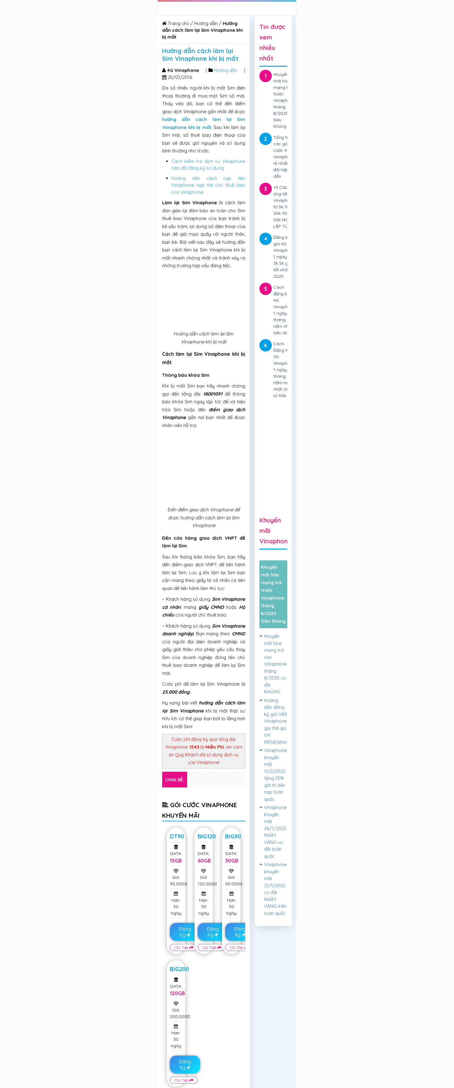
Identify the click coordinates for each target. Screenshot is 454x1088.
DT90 (177, 836)
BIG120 (207, 836)
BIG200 (179, 969)
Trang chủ (177, 23)
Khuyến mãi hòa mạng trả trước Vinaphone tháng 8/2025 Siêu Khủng (284, 100)
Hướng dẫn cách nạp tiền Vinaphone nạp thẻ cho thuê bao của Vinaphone (208, 185)
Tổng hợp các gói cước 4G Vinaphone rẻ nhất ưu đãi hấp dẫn (284, 157)
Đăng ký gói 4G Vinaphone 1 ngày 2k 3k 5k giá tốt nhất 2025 (284, 257)
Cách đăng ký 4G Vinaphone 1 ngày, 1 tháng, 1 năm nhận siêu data (284, 309)
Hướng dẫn (206, 23)
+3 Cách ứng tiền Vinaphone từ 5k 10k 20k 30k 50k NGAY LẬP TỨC (284, 207)
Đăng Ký (185, 932)
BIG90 (233, 836)
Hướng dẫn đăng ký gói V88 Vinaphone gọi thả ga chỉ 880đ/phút (275, 721)
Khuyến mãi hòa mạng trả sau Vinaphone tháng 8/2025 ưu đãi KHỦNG (275, 664)
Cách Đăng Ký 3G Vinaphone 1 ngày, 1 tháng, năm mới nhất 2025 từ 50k (284, 369)
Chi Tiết (181, 947)
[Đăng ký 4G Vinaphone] (273, 439)
